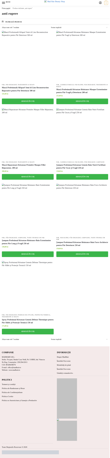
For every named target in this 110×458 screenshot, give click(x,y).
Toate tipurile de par (36, 237)
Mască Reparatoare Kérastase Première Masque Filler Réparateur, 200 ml (24, 166)
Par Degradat (11, 84)
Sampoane (100, 162)
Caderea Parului (67, 84)
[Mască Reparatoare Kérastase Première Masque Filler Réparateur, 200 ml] (28, 134)
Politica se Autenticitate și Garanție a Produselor (19, 400)
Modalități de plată (64, 365)
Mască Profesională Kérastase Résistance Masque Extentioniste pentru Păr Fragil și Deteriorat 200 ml (81, 90)
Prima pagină (6, 8)
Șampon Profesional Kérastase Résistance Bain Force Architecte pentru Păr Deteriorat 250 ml (82, 243)
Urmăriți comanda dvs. (65, 373)
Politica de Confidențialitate (12, 392)
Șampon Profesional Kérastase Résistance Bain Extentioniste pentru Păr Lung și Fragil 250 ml (26, 241)
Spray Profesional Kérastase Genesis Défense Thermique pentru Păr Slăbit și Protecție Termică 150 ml (28, 321)
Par (3, 84)
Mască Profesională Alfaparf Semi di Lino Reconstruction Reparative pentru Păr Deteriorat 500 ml (25, 89)
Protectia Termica (42, 315)
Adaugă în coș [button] (27, 101)
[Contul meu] (100, 3)
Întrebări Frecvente (64, 361)
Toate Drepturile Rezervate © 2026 (14, 447)
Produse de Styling (26, 315)
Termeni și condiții (9, 384)
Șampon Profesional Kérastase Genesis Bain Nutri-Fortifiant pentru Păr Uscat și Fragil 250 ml (81, 166)
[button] (106, 3)
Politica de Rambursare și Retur (13, 388)
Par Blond (79, 84)
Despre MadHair (63, 357)
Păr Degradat (89, 162)
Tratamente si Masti (26, 84)
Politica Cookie (7, 396)
